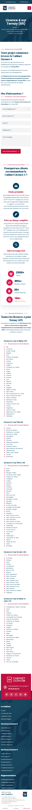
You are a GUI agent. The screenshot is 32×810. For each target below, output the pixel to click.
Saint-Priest (9, 392)
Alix (7, 347)
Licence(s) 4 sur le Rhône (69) (15, 341)
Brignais (8, 353)
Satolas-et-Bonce (11, 527)
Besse (8, 471)
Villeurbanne (10, 414)
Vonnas (8, 454)
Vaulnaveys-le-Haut (12, 538)
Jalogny (8, 627)
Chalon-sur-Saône (12, 615)
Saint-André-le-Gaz (12, 515)
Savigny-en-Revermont (13, 654)
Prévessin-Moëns (11, 446)
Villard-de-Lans (11, 542)
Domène (8, 483)
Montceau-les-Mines (12, 637)
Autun (8, 609)
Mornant (8, 383)
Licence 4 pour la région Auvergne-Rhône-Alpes (15, 29)
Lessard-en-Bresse (12, 629)
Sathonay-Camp (11, 400)
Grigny (8, 371)
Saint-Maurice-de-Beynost (14, 448)
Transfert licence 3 (7, 744)
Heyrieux (8, 491)
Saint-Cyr (9, 650)
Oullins (8, 385)
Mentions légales (6, 719)
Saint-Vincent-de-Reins (13, 396)
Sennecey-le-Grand (12, 656)
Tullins (8, 534)
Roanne (8, 572)
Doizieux (8, 560)
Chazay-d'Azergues (12, 357)
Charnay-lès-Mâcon (12, 619)
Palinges (8, 645)
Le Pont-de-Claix (11, 505)
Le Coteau (9, 558)
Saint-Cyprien (10, 578)
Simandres (9, 402)
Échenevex (9, 456)
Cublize (8, 365)
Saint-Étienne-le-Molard (13, 590)
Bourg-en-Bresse (11, 430)
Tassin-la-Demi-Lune (12, 404)
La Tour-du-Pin (10, 530)
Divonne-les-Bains (11, 434)
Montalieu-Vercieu (12, 499)
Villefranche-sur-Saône (13, 412)
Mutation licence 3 (6, 739)
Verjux (8, 660)
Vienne (8, 540)
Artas (8, 469)
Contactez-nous (11, 2)
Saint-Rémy (9, 652)
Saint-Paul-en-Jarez (12, 582)
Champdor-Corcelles (12, 432)
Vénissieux (9, 416)
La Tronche (9, 532)
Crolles (8, 481)
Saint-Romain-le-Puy (12, 586)
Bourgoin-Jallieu (11, 473)
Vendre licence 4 (6, 762)
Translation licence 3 (7, 742)
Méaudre (9, 503)
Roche (8, 511)
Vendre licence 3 (6, 736)
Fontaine (9, 487)
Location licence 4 (6, 759)
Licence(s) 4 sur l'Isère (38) (14, 462)
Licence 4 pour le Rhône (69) (15, 31)
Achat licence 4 (6, 753)
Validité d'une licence (7, 788)
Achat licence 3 (5, 728)
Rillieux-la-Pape (11, 390)
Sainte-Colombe (11, 398)
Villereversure (10, 450)
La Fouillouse (10, 566)
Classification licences (7, 782)
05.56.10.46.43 (24, 2)
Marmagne (9, 635)
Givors (8, 369)
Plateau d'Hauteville (12, 442)
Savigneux (9, 592)
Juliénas (8, 373)
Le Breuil (8, 613)
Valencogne (10, 536)
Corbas (8, 361)
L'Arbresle (9, 349)
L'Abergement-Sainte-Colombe (16, 607)
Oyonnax (9, 440)
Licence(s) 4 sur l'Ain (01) (13, 422)
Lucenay (8, 377)
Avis (16, 301)
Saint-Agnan (10, 648)
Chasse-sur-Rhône (12, 477)
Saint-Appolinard (11, 574)
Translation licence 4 (7, 767)
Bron (7, 355)
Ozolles (8, 643)
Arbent (8, 428)
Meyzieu (8, 381)
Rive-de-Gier (10, 570)
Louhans (8, 631)
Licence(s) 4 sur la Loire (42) (15, 552)
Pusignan (9, 387)
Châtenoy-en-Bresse (12, 621)
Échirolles (9, 546)
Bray (7, 611)
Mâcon (8, 641)
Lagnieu (8, 438)
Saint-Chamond (11, 576)
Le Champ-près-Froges (13, 475)
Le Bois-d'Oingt (10, 351)
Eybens (8, 485)
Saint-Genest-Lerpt (12, 580)
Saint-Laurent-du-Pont (13, 517)
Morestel (9, 501)
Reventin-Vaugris (11, 509)
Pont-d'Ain (9, 444)
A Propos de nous (6, 713)
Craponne (9, 363)
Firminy (8, 564)
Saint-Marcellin (11, 519)
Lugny (8, 633)
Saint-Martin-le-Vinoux (13, 521)
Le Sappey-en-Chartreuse (14, 523)
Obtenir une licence (7, 785)
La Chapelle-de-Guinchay (14, 617)
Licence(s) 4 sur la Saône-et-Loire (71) (15, 599)
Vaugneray (9, 408)
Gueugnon (9, 625)
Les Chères (9, 359)
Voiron (8, 544)
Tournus (8, 658)
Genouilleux (9, 436)
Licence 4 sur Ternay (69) (16, 33)
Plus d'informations (10, 151)
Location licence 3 (6, 733)
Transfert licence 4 (7, 770)
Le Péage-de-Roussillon (13, 507)
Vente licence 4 (6, 756)
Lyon (7, 379)
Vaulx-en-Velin (10, 410)
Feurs (8, 562)
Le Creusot (9, 623)
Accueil (15, 27)
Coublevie (9, 479)
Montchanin (10, 639)
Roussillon (9, 513)
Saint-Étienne (10, 588)
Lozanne (8, 375)
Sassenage (9, 525)
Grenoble (9, 489)
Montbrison (9, 568)
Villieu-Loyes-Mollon (12, 452)
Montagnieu (9, 497)
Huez (7, 493)
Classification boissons (8, 779)
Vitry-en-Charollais (12, 662)
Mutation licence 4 (6, 765)
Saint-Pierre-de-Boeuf (13, 584)
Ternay (8, 406)
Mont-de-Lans (10, 495)
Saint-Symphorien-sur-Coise (15, 394)
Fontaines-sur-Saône (12, 367)
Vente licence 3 (5, 730)
